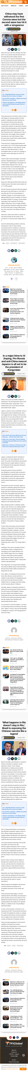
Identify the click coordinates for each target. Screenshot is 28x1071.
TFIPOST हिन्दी (14, 1056)
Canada (21, 5)
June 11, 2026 (13, 706)
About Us (14, 1050)
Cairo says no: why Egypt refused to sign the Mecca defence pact (17, 659)
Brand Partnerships (14, 1062)
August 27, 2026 (14, 295)
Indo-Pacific (4, 5)
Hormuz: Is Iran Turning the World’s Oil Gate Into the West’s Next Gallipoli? (17, 668)
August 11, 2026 (14, 663)
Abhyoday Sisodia (15, 28)
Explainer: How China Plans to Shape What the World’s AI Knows (17, 328)
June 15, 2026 (13, 684)
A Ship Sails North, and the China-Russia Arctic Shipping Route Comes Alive (17, 320)
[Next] (15, 110)
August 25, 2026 (14, 305)
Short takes (22, 243)
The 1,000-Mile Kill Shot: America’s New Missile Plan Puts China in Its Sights (17, 992)
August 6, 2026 (14, 671)
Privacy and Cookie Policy (12, 1069)
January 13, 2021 (14, 31)
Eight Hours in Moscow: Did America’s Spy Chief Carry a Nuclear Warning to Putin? (17, 983)
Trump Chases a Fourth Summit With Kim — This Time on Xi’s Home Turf (16, 1018)
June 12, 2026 (13, 696)
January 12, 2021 (21, 373)
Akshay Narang (10, 373)
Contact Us (14, 1052)
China (7, 243)
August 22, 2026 (14, 323)
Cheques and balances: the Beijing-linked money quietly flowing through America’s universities (13, 104)
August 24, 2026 (14, 315)
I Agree (23, 1069)
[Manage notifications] (23, 1055)
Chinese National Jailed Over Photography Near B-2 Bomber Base (17, 336)
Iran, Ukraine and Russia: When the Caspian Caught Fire (16, 651)
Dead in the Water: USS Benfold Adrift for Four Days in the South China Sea (17, 1026)
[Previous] (12, 110)
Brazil (9, 945)
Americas (13, 5)
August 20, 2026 (14, 1021)
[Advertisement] (14, 347)
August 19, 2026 (14, 1029)
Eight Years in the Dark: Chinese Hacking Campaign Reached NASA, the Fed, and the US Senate (14, 441)
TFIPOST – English (14, 1054)
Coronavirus (14, 243)
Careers (14, 1060)
